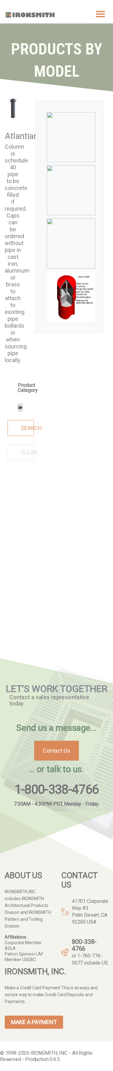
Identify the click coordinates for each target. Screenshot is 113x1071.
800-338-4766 (84, 945)
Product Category (28, 388)
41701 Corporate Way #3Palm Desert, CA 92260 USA (90, 911)
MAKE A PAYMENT (34, 1022)
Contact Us (56, 750)
